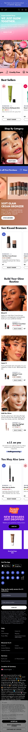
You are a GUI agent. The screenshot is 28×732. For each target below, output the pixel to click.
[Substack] (17, 577)
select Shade (11, 119)
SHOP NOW (12, 161)
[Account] (22, 10)
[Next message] (26, 3)
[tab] (1, 65)
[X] (2, 577)
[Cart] (26, 10)
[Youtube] (22, 572)
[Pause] (25, 195)
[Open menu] (2, 9)
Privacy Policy (8, 623)
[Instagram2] (2, 582)
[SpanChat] (7, 577)
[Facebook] (17, 572)
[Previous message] (1, 3)
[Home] (6, 10)
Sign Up (14, 607)
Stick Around (8, 218)
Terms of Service (17, 623)
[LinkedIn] (12, 577)
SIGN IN (14, 526)
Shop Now (6, 30)
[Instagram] (7, 572)
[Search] (19, 9)
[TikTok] (2, 572)
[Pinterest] (12, 572)
